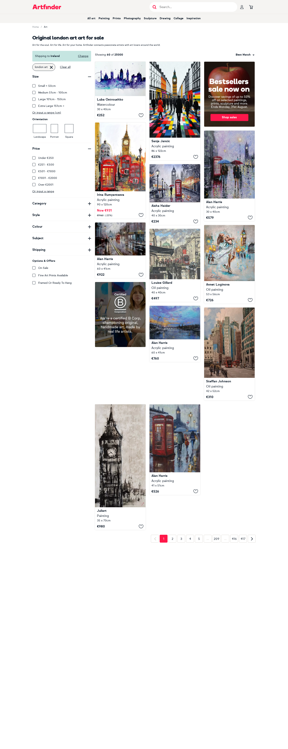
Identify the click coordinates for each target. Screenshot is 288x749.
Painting (104, 18)
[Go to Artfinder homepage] (47, 7)
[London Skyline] (120, 170)
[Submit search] (154, 7)
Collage (178, 18)
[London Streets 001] (229, 354)
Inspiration (194, 18)
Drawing (165, 18)
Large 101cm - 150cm (52, 99)
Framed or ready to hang (55, 283)
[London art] (120, 90)
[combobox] (245, 54)
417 (243, 601)
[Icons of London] (174, 449)
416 (234, 601)
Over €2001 (45, 184)
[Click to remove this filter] (51, 67)
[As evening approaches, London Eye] (174, 334)
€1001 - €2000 (47, 178)
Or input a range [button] (43, 191)
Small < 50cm (47, 86)
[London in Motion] (229, 264)
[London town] (120, 250)
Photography (132, 18)
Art (45, 27)
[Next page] (252, 601)
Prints (117, 18)
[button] (245, 54)
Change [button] (83, 56)
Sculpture (150, 18)
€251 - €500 (46, 164)
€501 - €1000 (46, 171)
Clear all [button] (65, 67)
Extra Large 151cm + (51, 106)
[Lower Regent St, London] (174, 265)
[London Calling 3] (229, 176)
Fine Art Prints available (53, 275)
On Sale (43, 268)
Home (35, 27)
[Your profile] (242, 7)
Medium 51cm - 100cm (52, 92)
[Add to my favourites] (141, 115)
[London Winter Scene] (174, 194)
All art (91, 18)
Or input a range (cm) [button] (46, 112)
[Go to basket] (250, 7)
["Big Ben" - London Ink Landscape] (120, 467)
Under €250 (46, 158)
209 (216, 601)
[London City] (174, 111)
